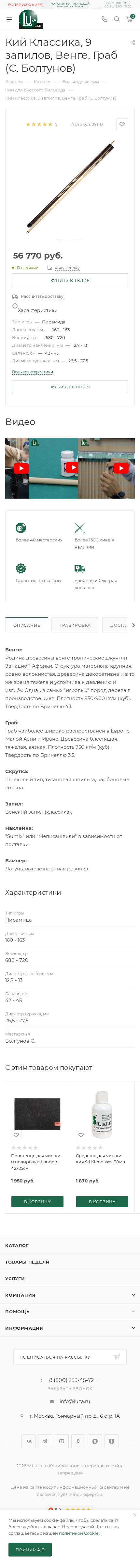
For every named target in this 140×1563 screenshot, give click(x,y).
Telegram (45, 1441)
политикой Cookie (79, 1533)
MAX (95, 1441)
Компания (20, 1295)
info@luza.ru (75, 1401)
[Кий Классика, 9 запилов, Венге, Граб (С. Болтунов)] (70, 187)
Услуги (15, 1278)
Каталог (17, 1245)
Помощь (17, 1311)
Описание (26, 625)
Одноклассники (78, 1441)
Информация (24, 1328)
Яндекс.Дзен (112, 1441)
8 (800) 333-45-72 (71, 1380)
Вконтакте (28, 1441)
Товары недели (27, 1262)
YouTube (62, 1441)
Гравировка (75, 625)
